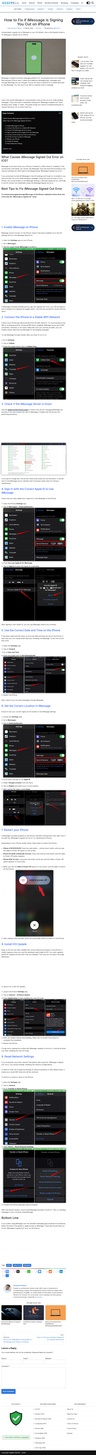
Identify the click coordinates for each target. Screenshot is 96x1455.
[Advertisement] (33, 93)
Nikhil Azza (56, 28)
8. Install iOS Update (12, 141)
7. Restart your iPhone (12, 139)
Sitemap (69, 1433)
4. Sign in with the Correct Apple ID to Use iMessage (22, 132)
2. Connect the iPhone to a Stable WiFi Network (21, 128)
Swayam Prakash (16, 28)
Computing (75, 3)
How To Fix (17, 1265)
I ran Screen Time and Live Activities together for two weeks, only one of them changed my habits (82, 66)
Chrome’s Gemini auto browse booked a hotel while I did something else (81, 100)
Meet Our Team (72, 1414)
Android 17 (41, 9)
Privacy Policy (71, 1428)
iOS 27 (78, 9)
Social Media (39, 1433)
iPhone (39, 3)
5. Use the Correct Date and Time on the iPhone (21, 134)
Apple (9, 1265)
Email (25, 1358)
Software (38, 1438)
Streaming (64, 3)
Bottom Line (7, 149)
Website (48, 1358)
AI (82, 3)
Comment (5, 1366)
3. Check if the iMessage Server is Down (18, 130)
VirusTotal (25, 1437)
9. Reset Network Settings (14, 143)
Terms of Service (72, 1423)
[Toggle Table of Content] (59, 113)
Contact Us (71, 1419)
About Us (70, 1409)
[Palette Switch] (88, 3)
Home (24, 3)
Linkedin (39, 1297)
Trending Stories (29, 9)
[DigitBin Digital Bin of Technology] (10, 3)
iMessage (27, 1265)
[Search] (92, 3)
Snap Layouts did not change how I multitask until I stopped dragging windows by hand (82, 83)
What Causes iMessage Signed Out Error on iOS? (19, 118)
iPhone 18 (60, 9)
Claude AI (69, 9)
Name (4, 1358)
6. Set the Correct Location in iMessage (18, 137)
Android (32, 3)
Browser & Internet (51, 3)
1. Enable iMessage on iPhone (15, 126)
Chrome (50, 9)
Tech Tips (38, 1448)
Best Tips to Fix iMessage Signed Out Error (17, 121)
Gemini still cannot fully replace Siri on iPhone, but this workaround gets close (82, 117)
